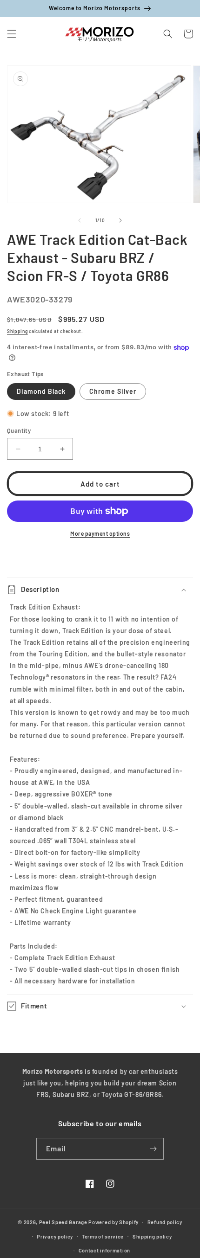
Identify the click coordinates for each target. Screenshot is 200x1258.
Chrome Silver (112, 391)
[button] (11, 34)
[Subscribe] (153, 1149)
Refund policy (164, 1222)
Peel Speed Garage (63, 1222)
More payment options (100, 533)
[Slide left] (79, 220)
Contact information (104, 1250)
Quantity (19, 430)
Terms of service (103, 1236)
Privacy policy (55, 1236)
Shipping (17, 331)
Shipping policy (152, 1236)
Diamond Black (41, 391)
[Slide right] (120, 220)
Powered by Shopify (113, 1222)
